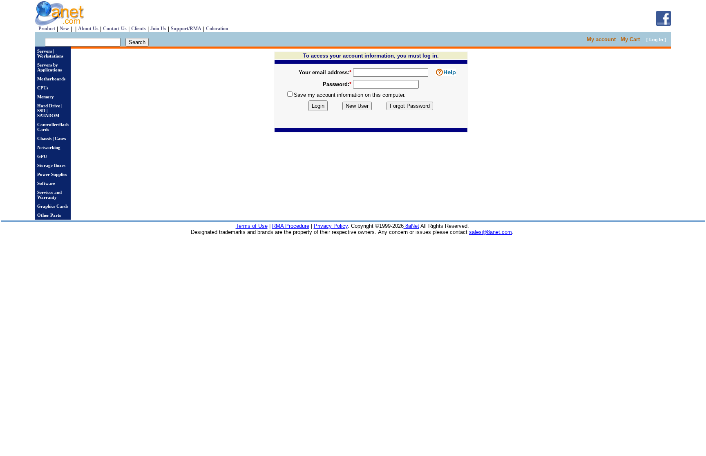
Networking (48, 147)
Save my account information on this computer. (350, 95)
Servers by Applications (49, 67)
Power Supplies (52, 174)
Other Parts (49, 215)
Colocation (217, 28)
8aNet (411, 226)
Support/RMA (186, 28)
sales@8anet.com (490, 232)
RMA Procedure (290, 226)
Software (46, 183)
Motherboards (51, 78)
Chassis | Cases (51, 138)
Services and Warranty (49, 195)
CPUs (42, 87)
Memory (45, 96)
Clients (138, 28)
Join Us (158, 28)
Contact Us (115, 28)
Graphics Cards (52, 206)
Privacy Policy (331, 226)
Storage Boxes (51, 165)
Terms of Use (252, 226)
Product (46, 28)
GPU (42, 156)
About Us (88, 28)
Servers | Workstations (50, 53)
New (64, 28)
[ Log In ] (656, 39)
